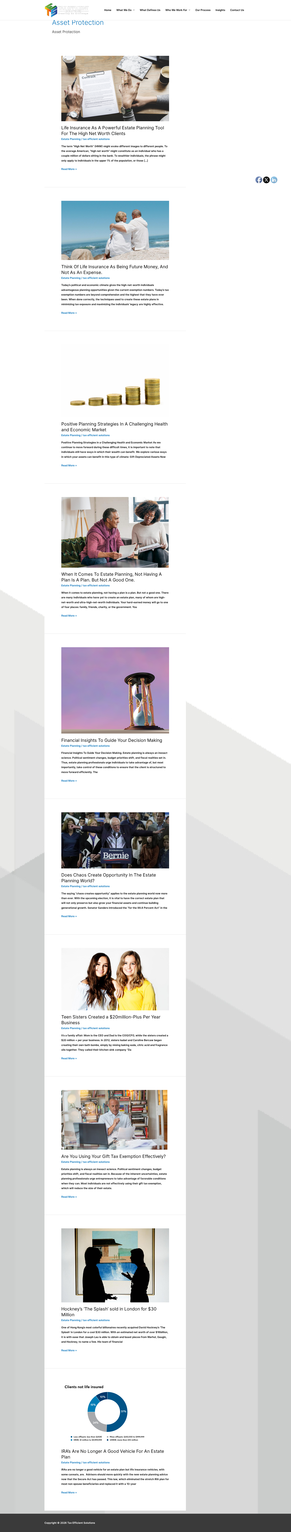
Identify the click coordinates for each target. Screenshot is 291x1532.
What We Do (124, 10)
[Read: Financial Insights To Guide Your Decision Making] (115, 690)
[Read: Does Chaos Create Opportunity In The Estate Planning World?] (115, 840)
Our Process (203, 10)
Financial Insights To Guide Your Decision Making (111, 740)
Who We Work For (176, 10)
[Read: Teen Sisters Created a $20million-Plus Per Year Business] (115, 979)
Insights (220, 10)
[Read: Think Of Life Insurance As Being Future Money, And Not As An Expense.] (115, 230)
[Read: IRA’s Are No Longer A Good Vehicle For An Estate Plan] (107, 1413)
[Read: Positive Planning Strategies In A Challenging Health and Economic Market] (115, 380)
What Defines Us (150, 10)
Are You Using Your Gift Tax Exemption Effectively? (113, 1156)
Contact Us (237, 10)
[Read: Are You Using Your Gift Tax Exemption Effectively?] (114, 1119)
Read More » (69, 169)
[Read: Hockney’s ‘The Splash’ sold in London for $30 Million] (115, 1265)
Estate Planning (70, 139)
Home (107, 10)
